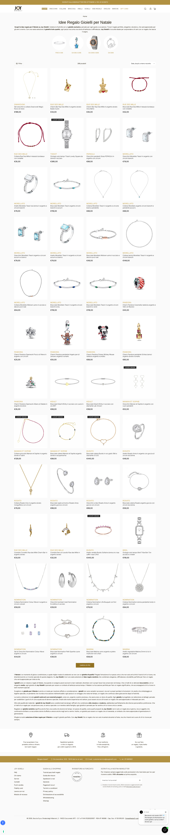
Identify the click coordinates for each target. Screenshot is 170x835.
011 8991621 (128, 759)
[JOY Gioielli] (18, 8)
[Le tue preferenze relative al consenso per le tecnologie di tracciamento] (3, 831)
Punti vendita (18, 785)
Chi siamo (17, 775)
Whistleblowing (48, 798)
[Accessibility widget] (2, 822)
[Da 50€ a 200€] (76, 43)
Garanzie (46, 782)
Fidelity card (18, 788)
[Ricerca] (145, 9)
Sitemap (46, 801)
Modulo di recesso (20, 794)
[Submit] (139, 780)
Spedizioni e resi (49, 779)
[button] (44, 9)
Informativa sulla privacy (133, 786)
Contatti (17, 782)
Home (85, 16)
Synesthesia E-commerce (134, 818)
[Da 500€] (111, 43)
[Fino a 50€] (59, 43)
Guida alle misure (49, 775)
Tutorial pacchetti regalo (51, 772)
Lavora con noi (19, 791)
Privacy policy (48, 791)
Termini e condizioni (50, 788)
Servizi (16, 779)
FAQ (15, 772)
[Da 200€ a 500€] (93, 43)
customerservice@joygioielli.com (105, 759)
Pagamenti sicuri (49, 785)
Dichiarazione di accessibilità (53, 794)
